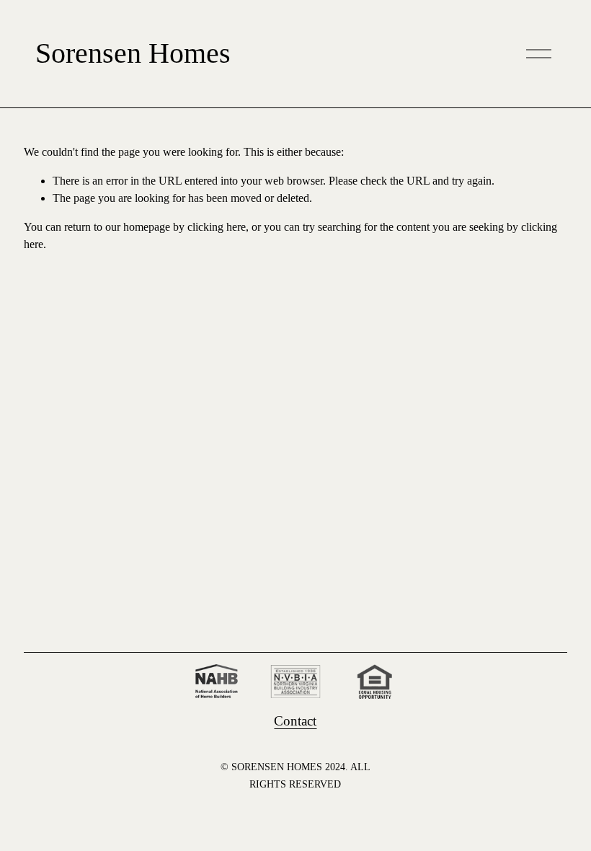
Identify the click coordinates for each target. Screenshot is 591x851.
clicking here (216, 227)
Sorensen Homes (133, 53)
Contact (295, 720)
